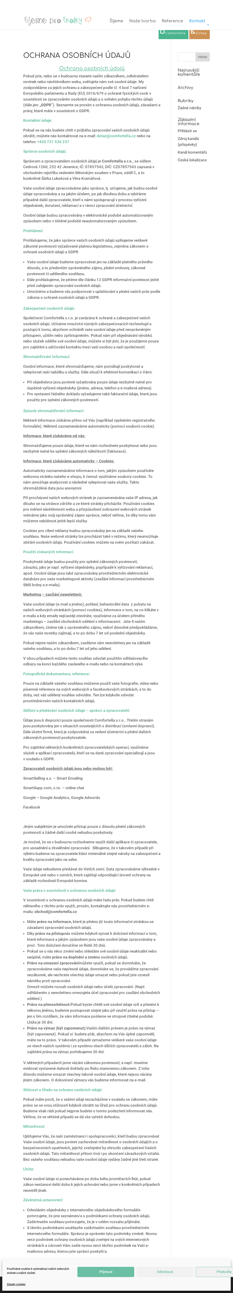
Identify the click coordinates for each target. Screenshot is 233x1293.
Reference (172, 21)
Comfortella (175, 33)
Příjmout (105, 1272)
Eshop (201, 33)
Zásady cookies (16, 1284)
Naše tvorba (142, 21)
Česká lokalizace (192, 160)
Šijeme (116, 21)
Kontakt (197, 21)
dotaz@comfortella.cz (116, 136)
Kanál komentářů (192, 152)
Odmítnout (165, 1272)
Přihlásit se (187, 131)
